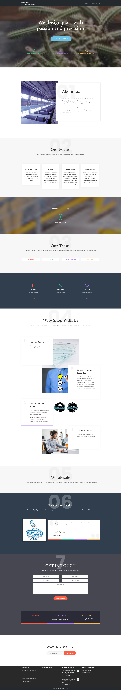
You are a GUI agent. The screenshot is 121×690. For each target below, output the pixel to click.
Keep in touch (86, 615)
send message (60, 598)
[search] (97, 3)
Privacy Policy (26, 681)
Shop (93, 3)
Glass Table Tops (86, 670)
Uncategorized (85, 672)
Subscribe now (70, 653)
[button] (61, 38)
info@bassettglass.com (30, 678)
